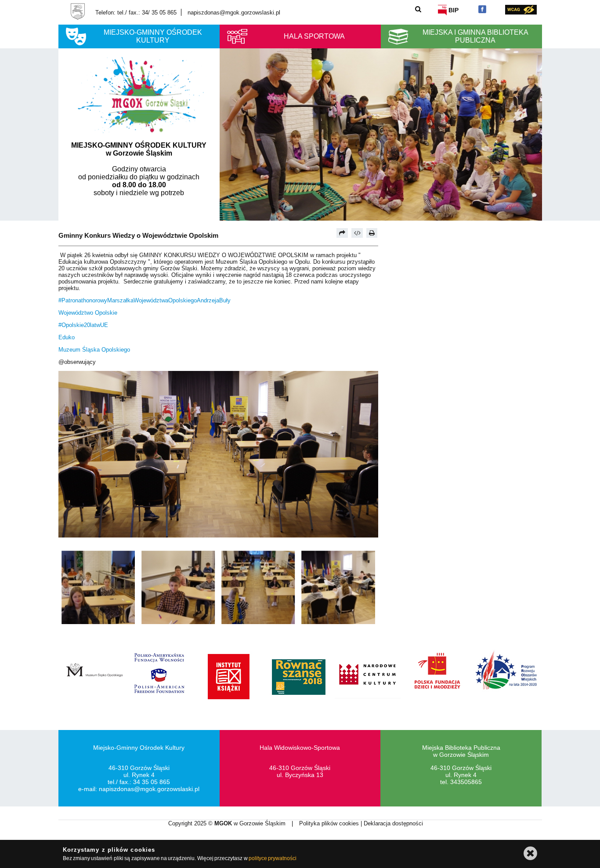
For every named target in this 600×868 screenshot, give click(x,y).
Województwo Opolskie (87, 312)
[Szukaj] (418, 9)
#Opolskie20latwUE (83, 325)
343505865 (466, 781)
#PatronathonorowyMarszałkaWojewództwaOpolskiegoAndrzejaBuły (144, 300)
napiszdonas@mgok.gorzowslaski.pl (234, 12)
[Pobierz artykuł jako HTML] (357, 233)
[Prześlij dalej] (342, 233)
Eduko (66, 337)
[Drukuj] (372, 233)
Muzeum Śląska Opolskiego (94, 349)
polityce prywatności (272, 858)
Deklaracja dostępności (393, 823)
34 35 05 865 (151, 781)
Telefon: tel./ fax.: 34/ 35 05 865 (136, 12)
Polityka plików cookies (330, 823)
